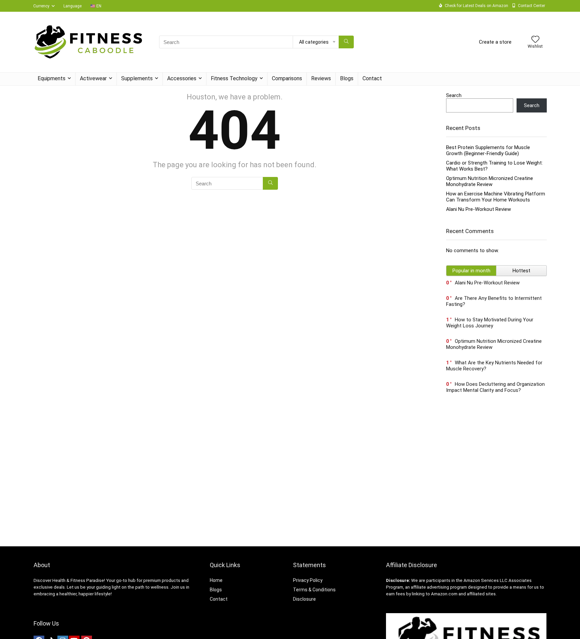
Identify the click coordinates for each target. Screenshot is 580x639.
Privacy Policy (308, 580)
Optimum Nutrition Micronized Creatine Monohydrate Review (489, 181)
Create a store (495, 42)
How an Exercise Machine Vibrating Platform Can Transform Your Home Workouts (495, 197)
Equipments (51, 78)
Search (454, 95)
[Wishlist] (535, 40)
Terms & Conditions (314, 589)
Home (216, 580)
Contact (372, 78)
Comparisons (287, 78)
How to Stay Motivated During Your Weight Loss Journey (489, 323)
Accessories (181, 78)
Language (72, 6)
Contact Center (531, 5)
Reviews (321, 78)
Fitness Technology (234, 78)
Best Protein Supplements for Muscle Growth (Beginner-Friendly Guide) (488, 150)
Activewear (93, 78)
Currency (41, 6)
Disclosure (304, 599)
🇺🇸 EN (95, 6)
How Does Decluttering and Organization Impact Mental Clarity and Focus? (495, 387)
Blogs (346, 78)
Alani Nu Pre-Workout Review (478, 209)
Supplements (137, 78)
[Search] (346, 42)
